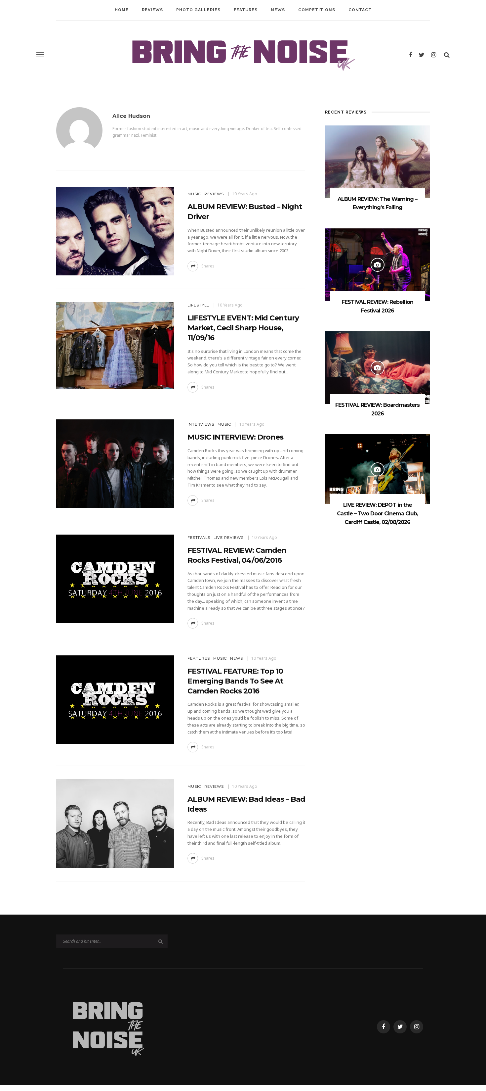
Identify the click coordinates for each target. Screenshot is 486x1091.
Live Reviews (229, 537)
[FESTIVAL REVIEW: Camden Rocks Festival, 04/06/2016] (115, 578)
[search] (447, 55)
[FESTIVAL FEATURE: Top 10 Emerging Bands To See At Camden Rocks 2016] (115, 699)
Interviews (200, 424)
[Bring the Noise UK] (108, 1026)
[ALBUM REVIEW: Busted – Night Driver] (115, 231)
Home (122, 10)
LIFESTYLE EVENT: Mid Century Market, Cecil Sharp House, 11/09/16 (243, 327)
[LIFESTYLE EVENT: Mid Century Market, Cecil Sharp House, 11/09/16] (115, 345)
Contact (360, 10)
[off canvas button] (40, 55)
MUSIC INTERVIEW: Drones (235, 437)
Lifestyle (198, 305)
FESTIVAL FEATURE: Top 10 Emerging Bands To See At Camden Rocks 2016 (235, 681)
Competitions (316, 10)
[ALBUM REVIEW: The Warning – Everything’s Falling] (377, 161)
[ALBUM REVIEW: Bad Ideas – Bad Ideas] (115, 823)
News (278, 10)
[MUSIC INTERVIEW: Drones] (115, 463)
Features (246, 10)
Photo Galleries (198, 10)
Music (194, 194)
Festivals (198, 537)
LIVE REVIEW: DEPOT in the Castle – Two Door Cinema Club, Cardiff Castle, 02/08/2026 (377, 513)
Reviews (152, 10)
